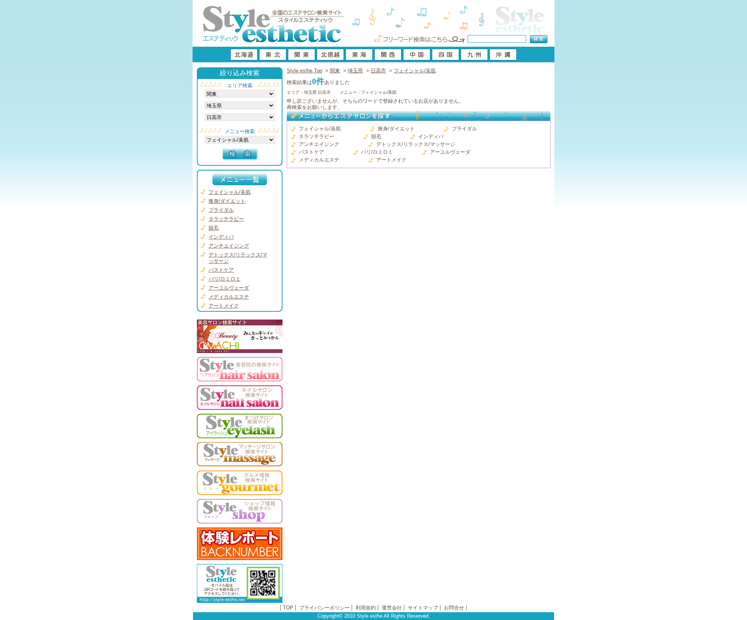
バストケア (311, 152)
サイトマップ (423, 608)
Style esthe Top (304, 71)
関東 (335, 71)
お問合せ (454, 608)
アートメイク (391, 160)
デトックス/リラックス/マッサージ (415, 144)
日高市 (378, 71)
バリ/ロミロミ (377, 152)
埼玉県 (355, 71)
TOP (288, 608)
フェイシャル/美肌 (415, 71)
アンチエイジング (319, 144)
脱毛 (376, 136)
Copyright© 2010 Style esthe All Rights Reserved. (373, 616)
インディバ (431, 136)
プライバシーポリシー (324, 608)
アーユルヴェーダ (450, 152)
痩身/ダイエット (396, 129)
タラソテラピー (316, 136)
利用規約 (366, 608)
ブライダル (464, 129)
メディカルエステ (319, 160)
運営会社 (392, 608)
